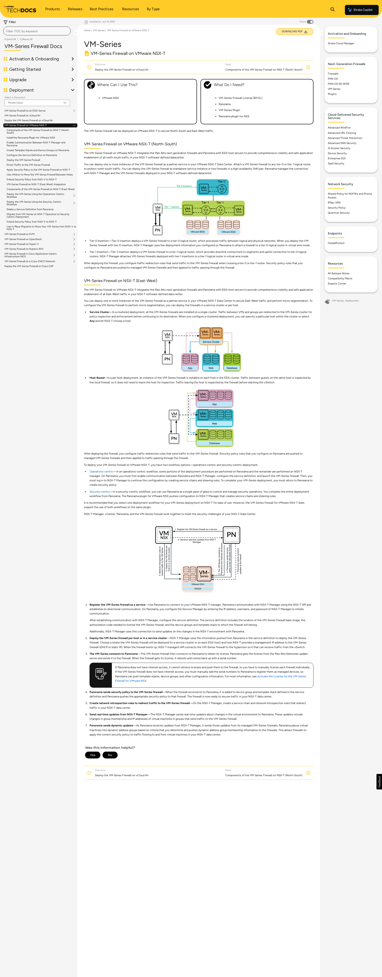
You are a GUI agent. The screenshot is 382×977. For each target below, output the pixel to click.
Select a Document (14, 97)
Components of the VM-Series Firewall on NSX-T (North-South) (38, 131)
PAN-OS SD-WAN (338, 83)
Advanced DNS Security (342, 143)
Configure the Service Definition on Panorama (32, 155)
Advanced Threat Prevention (345, 138)
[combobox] (37, 31)
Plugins (332, 94)
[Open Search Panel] (332, 10)
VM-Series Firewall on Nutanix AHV (24, 249)
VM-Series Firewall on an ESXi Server (25, 110)
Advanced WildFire (339, 127)
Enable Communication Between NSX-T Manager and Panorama (36, 144)
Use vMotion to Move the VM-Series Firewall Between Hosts (40, 174)
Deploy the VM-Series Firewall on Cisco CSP (28, 266)
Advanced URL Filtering (342, 132)
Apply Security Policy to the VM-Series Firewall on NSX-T (38, 169)
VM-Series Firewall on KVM (19, 234)
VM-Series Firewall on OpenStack (23, 239)
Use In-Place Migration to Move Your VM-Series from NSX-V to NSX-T (41, 228)
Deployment (352, 300)
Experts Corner (337, 283)
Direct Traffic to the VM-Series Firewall (28, 164)
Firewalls (333, 73)
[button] (379, 781)
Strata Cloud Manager (341, 43)
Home (87, 30)
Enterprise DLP (337, 158)
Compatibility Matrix (340, 278)
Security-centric (100, 491)
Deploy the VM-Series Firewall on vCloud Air (28, 120)
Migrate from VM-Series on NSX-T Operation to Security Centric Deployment (38, 215)
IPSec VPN (334, 202)
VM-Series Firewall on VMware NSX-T (25, 125)
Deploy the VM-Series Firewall (23, 160)
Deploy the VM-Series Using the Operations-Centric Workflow (35, 195)
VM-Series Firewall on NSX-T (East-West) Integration (36, 184)
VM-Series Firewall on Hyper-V (21, 244)
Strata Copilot (362, 10)
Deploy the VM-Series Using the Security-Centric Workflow (34, 203)
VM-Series (99, 30)
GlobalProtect (336, 243)
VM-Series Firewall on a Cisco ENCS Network (29, 261)
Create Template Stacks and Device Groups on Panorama (38, 150)
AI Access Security (339, 148)
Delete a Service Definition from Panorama (30, 209)
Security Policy (337, 207)
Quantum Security (339, 212)
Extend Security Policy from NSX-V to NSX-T (32, 179)
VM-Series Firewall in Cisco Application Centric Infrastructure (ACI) (30, 255)
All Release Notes (339, 273)
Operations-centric (101, 471)
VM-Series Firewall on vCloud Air (22, 115)
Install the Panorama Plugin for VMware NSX (31, 137)
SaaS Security (336, 163)
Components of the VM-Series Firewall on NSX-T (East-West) (41, 189)
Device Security (337, 153)
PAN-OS (333, 78)
